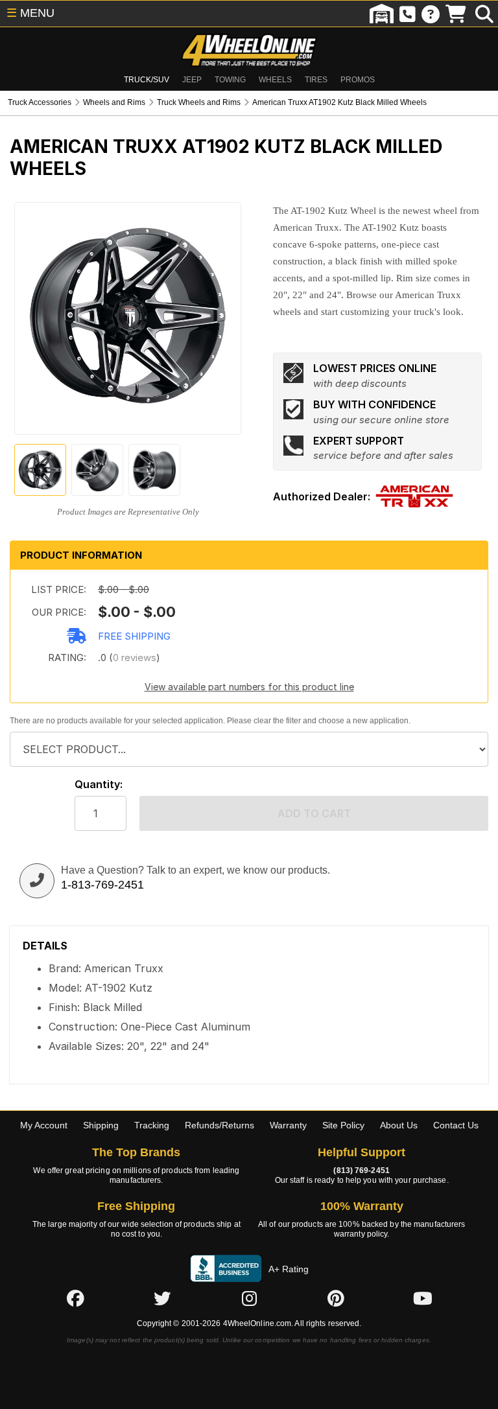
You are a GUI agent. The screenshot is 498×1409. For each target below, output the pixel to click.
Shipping (101, 1125)
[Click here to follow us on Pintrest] (336, 1298)
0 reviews (134, 657)
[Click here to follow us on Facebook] (75, 1298)
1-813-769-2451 (102, 884)
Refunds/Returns (219, 1125)
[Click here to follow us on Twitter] (162, 1298)
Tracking (151, 1125)
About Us (399, 1125)
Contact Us (456, 1125)
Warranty (288, 1125)
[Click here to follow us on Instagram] (249, 1298)
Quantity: (99, 784)
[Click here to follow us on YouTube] (423, 1298)
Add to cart (314, 813)
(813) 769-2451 (361, 1170)
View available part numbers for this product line (249, 686)
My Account (43, 1125)
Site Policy (343, 1125)
